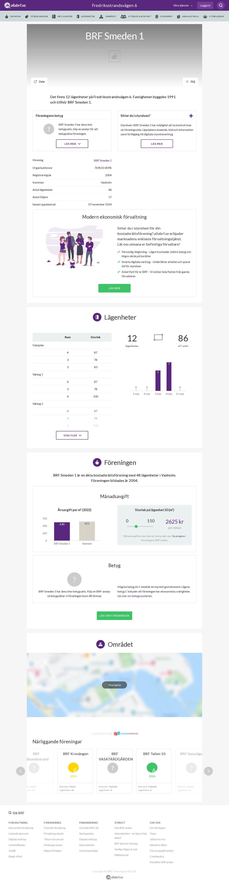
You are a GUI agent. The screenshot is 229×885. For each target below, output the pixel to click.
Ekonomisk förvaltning (21, 827)
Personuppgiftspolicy (162, 850)
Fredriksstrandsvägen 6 (114, 5)
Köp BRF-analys (123, 827)
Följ (192, 81)
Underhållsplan (17, 844)
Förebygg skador (53, 844)
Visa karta (114, 685)
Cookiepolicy (157, 856)
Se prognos (178, 536)
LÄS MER (157, 143)
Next (208, 771)
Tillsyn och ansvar (54, 839)
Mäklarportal (121, 854)
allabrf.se (161, 233)
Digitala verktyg (17, 839)
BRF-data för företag (126, 843)
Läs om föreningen (114, 615)
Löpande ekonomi (18, 833)
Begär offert (15, 856)
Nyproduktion (87, 844)
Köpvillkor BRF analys (161, 862)
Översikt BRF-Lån (89, 827)
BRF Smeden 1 (103, 160)
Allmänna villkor (158, 844)
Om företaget (157, 827)
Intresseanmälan (88, 850)
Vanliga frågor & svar (125, 849)
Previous (20, 771)
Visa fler (71, 435)
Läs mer (71, 143)
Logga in (205, 5)
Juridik (12, 850)
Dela (41, 81)
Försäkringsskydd (53, 833)
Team (153, 833)
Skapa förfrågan (52, 850)
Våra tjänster (181, 5)
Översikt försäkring (54, 827)
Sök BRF (18, 813)
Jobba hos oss (157, 839)
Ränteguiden (86, 833)
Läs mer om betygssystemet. (134, 595)
